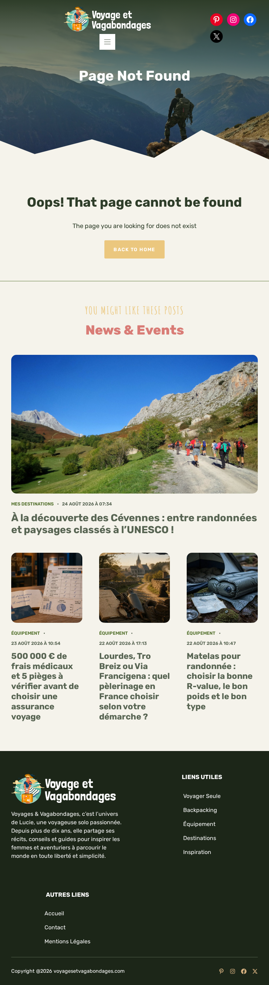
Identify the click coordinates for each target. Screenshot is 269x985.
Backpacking (200, 810)
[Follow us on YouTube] (221, 971)
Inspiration (197, 852)
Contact (54, 927)
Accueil (54, 913)
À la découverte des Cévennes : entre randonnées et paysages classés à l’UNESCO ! (134, 524)
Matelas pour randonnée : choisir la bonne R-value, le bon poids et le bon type (220, 681)
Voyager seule (202, 796)
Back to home (134, 249)
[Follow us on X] (255, 971)
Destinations (199, 838)
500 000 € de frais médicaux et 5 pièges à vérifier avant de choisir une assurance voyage (45, 686)
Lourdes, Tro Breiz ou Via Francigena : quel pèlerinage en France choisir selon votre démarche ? (134, 686)
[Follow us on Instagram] (232, 971)
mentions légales (67, 941)
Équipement (25, 633)
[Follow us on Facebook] (244, 971)
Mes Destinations (32, 504)
